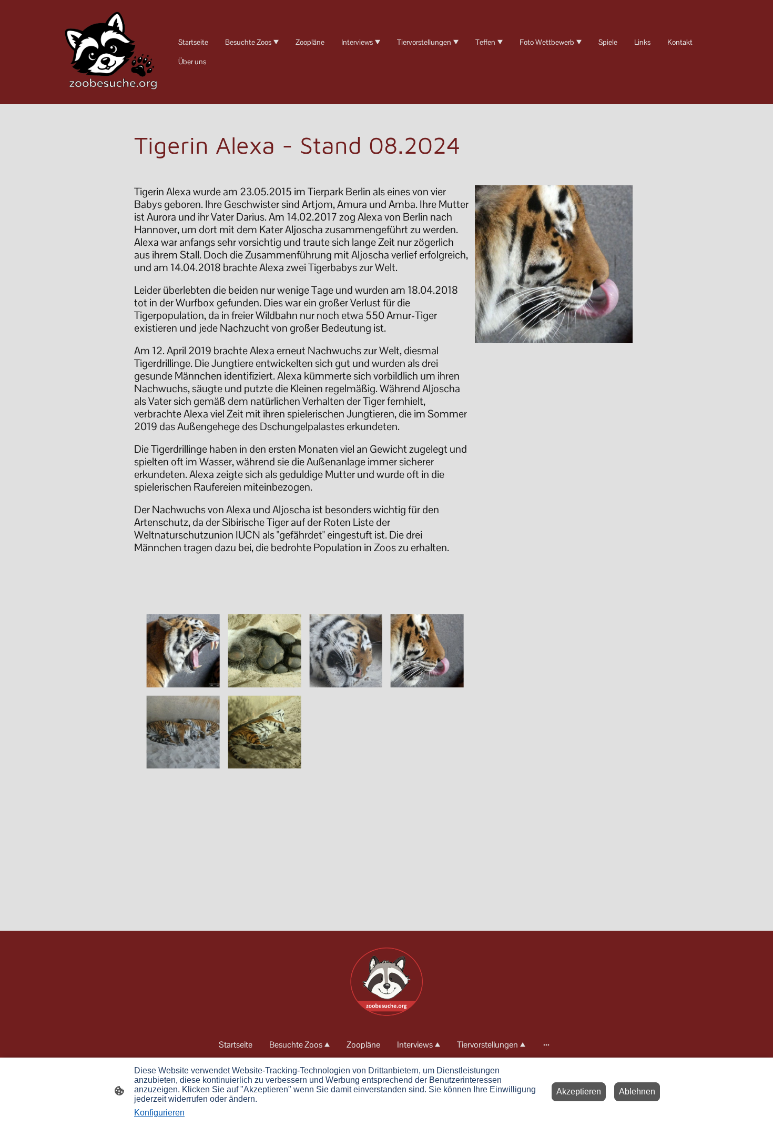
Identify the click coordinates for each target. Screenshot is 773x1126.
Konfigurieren (159, 1112)
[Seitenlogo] (113, 52)
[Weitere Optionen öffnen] (546, 1044)
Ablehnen (637, 1091)
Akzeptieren (578, 1091)
